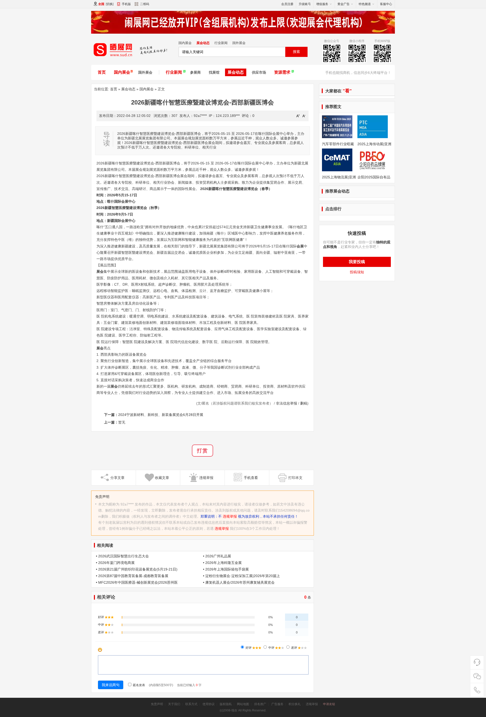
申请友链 (329, 704)
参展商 (195, 72)
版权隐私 (226, 704)
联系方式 (191, 704)
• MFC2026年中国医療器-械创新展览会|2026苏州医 (137, 582)
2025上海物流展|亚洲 (339, 177)
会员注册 (287, 4)
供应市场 (259, 72)
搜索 (296, 52)
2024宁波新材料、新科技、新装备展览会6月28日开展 (160, 415)
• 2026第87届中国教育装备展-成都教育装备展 (132, 576)
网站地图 (243, 704)
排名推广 (260, 704)
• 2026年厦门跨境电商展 (115, 563)
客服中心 (386, 4)
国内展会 (185, 43)
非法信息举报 (286, 403)
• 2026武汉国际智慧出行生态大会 (122, 556)
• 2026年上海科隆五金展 (222, 563)
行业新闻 (221, 43)
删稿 (303, 403)
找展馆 (214, 72)
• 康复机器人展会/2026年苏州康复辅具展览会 (239, 582)
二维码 (144, 4)
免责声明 (157, 704)
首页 (102, 72)
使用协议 (208, 704)
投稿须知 (357, 272)
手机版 (126, 4)
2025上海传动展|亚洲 (374, 144)
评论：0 (248, 116)
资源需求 (282, 72)
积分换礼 (295, 704)
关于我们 (174, 704)
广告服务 (277, 704)
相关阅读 (105, 545)
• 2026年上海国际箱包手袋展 (226, 569)
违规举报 (230, 516)
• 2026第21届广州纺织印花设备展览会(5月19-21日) (136, 569)
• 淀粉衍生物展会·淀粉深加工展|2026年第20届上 (241, 576)
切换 (110, 4)
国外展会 (239, 43)
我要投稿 (357, 262)
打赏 (202, 450)
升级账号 (305, 4)
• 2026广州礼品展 (217, 556)
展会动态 (203, 43)
